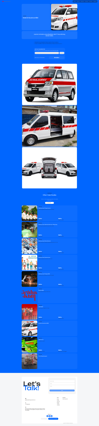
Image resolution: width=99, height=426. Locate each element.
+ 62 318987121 (27, 404)
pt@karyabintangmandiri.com (30, 399)
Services (58, 401)
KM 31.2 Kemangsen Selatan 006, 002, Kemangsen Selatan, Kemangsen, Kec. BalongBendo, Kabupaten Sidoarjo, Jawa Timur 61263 (35, 409)
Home (58, 398)
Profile (58, 400)
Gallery (58, 403)
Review (58, 402)
